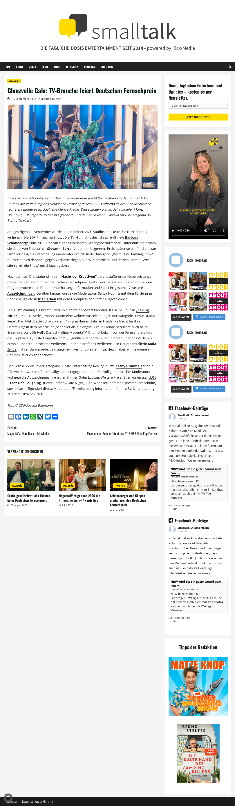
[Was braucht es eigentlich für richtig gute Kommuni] (218, 281)
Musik (32, 67)
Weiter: (122, 430)
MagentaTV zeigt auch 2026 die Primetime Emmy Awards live (79, 498)
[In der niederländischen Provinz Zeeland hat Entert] (198, 301)
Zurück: (28, 430)
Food (57, 67)
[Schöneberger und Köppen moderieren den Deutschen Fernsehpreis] (134, 475)
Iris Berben (47, 299)
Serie (45, 67)
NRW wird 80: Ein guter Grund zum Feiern (196, 471)
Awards (14, 81)
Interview (106, 67)
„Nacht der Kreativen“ (78, 276)
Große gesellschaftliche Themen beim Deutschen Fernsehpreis (28, 498)
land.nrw (197, 451)
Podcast (89, 67)
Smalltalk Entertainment (193, 415)
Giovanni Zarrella (61, 248)
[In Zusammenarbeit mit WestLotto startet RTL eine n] (178, 281)
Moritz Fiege (196, 456)
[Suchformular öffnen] (230, 66)
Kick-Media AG (197, 431)
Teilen (174, 508)
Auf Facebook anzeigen (180, 505)
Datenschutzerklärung (37, 802)
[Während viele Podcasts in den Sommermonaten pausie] (178, 301)
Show (19, 67)
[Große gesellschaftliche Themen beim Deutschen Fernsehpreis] (31, 475)
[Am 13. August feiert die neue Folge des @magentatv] (198, 281)
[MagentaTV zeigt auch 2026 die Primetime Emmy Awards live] (82, 475)
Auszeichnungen (21, 293)
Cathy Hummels (129, 366)
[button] (8, 798)
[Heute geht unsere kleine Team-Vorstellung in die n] (218, 301)
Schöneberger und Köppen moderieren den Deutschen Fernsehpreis (128, 500)
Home (7, 67)
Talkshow (72, 67)
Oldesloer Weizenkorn (188, 461)
